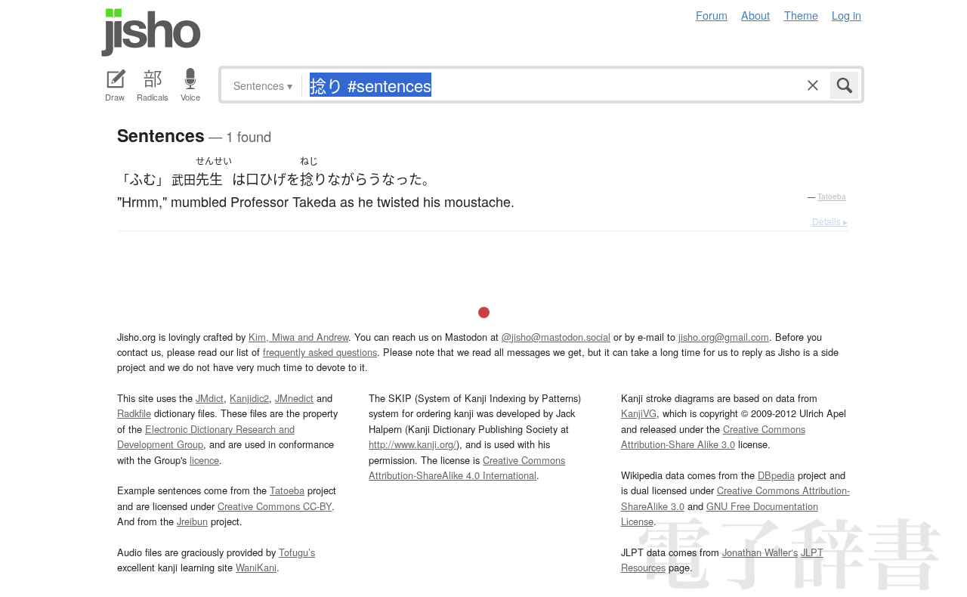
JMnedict (294, 398)
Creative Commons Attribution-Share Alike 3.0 (713, 436)
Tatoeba (831, 196)
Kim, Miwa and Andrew (298, 336)
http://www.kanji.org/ (412, 444)
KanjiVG (639, 413)
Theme (801, 15)
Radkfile (134, 413)
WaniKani (256, 567)
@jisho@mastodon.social (556, 336)
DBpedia (776, 475)
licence (204, 460)
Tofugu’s (297, 552)
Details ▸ (830, 221)
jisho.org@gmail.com (723, 336)
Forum (712, 15)
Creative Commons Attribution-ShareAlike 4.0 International (467, 467)
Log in (846, 15)
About (755, 15)
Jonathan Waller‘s (760, 552)
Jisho (151, 32)
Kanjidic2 (249, 398)
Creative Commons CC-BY (275, 506)
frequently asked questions (320, 352)
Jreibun (192, 521)
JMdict (210, 398)
